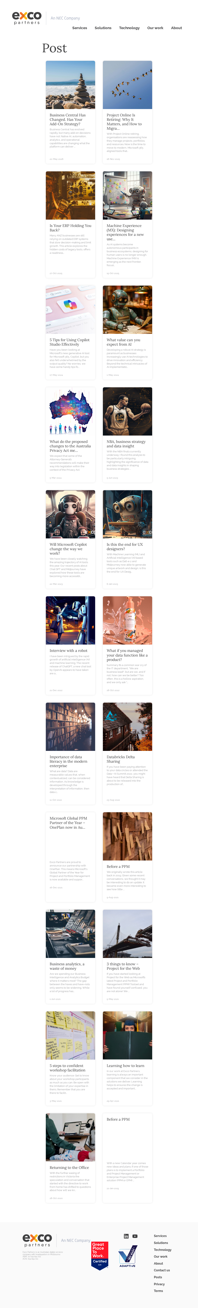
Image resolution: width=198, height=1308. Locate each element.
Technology (129, 28)
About (176, 28)
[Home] (46, 18)
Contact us (162, 1270)
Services (79, 28)
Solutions (103, 28)
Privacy (159, 1284)
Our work (155, 28)
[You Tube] (135, 1236)
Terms (158, 1291)
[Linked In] (126, 1236)
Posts (158, 1277)
